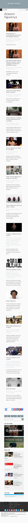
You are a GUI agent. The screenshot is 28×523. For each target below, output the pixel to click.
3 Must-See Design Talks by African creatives (13, 91)
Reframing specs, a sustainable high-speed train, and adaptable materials (13, 35)
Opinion (8, 329)
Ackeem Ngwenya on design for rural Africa (13, 148)
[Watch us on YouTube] (14, 510)
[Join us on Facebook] (14, 416)
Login (10, 506)
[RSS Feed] (20, 510)
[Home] (14, 3)
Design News (9, 39)
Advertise (11, 504)
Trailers (8, 180)
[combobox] (22, 10)
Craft (8, 240)
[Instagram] (12, 510)
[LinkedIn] (17, 409)
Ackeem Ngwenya (11, 301)
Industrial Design (10, 244)
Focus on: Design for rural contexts (13, 358)
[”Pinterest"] (20, 416)
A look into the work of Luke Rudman (18, 475)
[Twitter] (13, 409)
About (10, 503)
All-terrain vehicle (10, 389)
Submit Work (17, 504)
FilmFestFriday (16, 481)
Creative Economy (16, 362)
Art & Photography (16, 239)
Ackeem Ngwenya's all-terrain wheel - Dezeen (14, 206)
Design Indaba (8, 516)
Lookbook (16, 473)
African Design (17, 39)
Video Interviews (10, 123)
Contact (15, 503)
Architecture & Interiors (13, 40)
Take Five (15, 452)
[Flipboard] (20, 409)
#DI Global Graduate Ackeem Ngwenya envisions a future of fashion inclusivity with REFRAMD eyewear (13, 63)
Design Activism (15, 240)
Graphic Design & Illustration (12, 242)
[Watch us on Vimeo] (16, 510)
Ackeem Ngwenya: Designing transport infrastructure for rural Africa (13, 119)
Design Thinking (10, 242)
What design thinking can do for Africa (13, 326)
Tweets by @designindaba (10, 496)
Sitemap (15, 506)
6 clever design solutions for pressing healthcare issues (14, 456)
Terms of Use (12, 507)
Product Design (10, 41)
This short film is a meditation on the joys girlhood (18, 484)
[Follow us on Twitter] (7, 416)
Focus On (8, 361)
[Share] (22, 409)
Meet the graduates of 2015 (13, 269)
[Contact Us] (23, 510)
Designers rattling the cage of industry (13, 234)
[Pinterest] (15, 409)
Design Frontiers (10, 209)
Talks (7, 151)
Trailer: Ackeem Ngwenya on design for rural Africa (13, 177)
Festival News (9, 237)
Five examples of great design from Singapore (18, 466)
